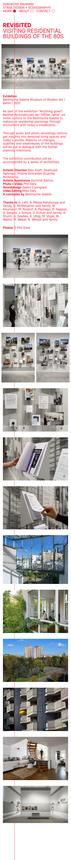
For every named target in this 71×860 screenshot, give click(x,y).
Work (7, 11)
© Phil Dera (22, 228)
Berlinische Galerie (38, 194)
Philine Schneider (29, 173)
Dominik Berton (42, 180)
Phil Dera (29, 184)
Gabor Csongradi (34, 187)
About (24, 11)
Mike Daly (29, 191)
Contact (43, 11)
